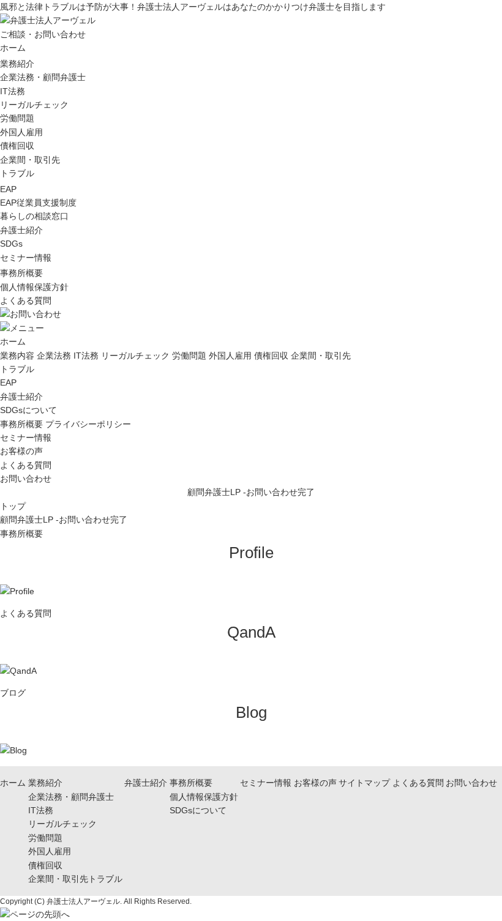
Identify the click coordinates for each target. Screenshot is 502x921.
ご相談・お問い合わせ (43, 34)
